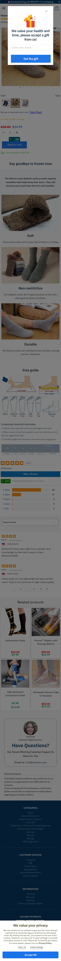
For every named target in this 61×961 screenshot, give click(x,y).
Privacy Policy (45, 943)
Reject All (22, 947)
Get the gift (31, 59)
